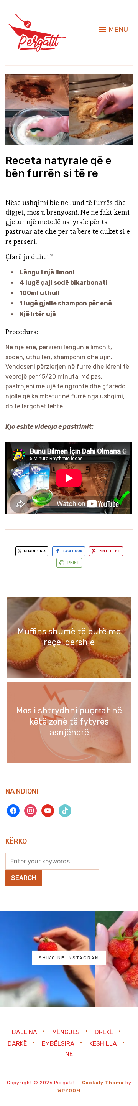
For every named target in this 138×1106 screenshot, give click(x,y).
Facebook (72, 551)
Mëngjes (66, 1032)
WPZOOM (69, 1090)
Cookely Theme (103, 1082)
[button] (113, 29)
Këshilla (103, 1043)
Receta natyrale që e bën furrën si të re (58, 167)
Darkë (17, 1043)
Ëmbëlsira (58, 1043)
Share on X (34, 551)
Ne (69, 1054)
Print (73, 563)
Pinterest (109, 551)
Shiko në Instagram (69, 958)
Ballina (24, 1032)
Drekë (104, 1032)
